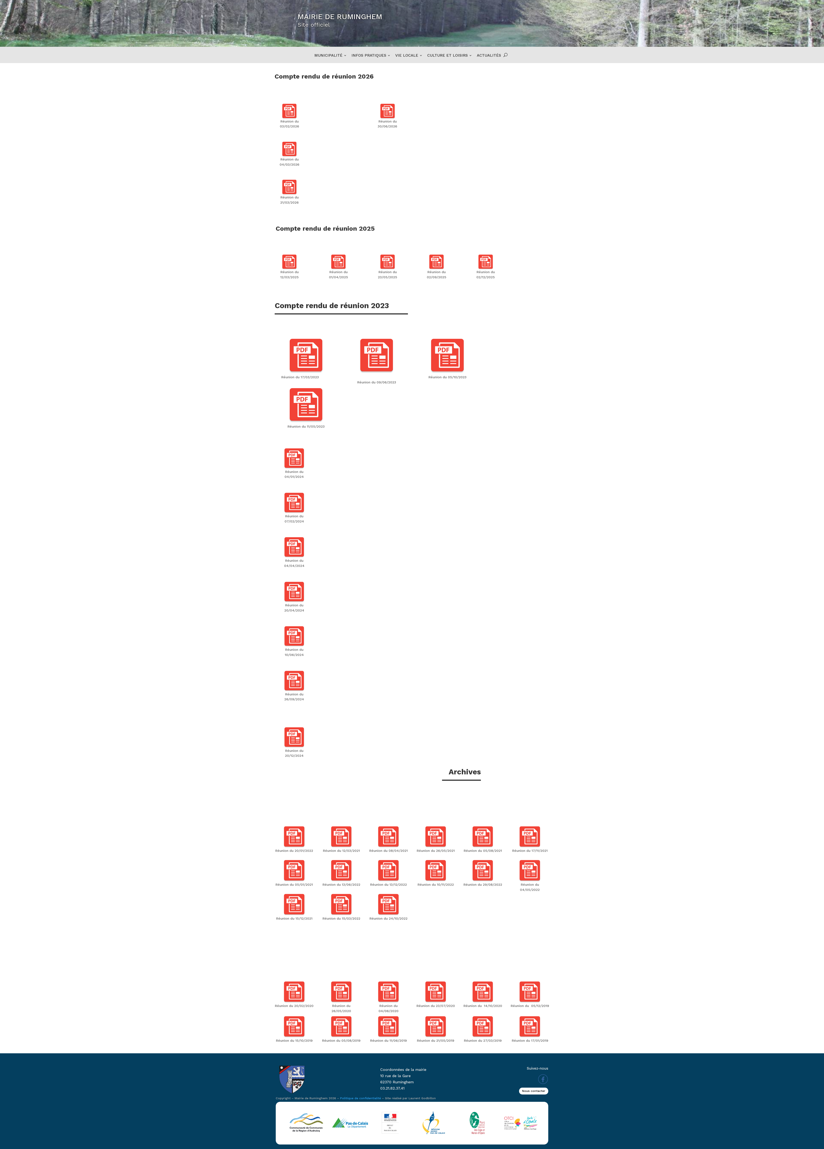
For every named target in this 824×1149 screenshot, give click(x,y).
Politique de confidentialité (360, 1098)
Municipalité (328, 56)
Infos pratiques (368, 56)
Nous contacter (533, 1091)
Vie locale (406, 56)
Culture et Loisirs (447, 56)
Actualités (489, 56)
